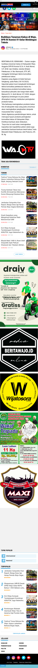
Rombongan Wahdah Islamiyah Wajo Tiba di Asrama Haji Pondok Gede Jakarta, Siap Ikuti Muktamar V (14, 611)
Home (2, 33)
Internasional (10, 556)
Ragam (21, 648)
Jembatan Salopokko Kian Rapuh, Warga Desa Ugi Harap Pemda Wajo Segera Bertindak (12, 205)
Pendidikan (23, 646)
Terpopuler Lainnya (19, 633)
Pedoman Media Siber (25, 662)
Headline (4, 643)
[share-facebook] (4, 8)
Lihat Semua (19, 254)
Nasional (9, 560)
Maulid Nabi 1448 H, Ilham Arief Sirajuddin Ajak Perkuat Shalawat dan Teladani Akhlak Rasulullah (13, 243)
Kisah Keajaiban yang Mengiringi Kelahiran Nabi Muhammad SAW (10, 217)
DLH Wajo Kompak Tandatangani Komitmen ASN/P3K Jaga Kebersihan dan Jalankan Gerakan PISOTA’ (12, 230)
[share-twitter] (9, 8)
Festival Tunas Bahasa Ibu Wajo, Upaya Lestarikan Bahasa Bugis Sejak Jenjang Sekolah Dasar (13, 179)
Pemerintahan (6, 646)
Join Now (9, 662)
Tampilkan (32, 167)
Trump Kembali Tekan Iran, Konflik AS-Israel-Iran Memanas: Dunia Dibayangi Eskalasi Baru (13, 192)
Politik (3, 648)
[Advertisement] (19, 528)
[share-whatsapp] (14, 8)
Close (3, 665)
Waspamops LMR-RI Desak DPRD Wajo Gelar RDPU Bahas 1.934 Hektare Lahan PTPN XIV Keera (14, 585)
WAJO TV (25, 4)
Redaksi (15, 662)
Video (3, 651)
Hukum (21, 643)
